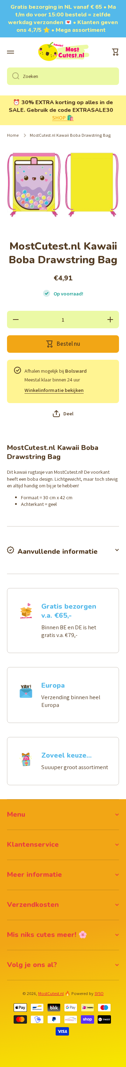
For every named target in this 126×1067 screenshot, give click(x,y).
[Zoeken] (13, 76)
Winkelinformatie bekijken (54, 390)
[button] (115, 52)
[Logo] (63, 52)
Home (13, 135)
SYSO (99, 993)
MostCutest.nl (51, 993)
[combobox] (63, 76)
